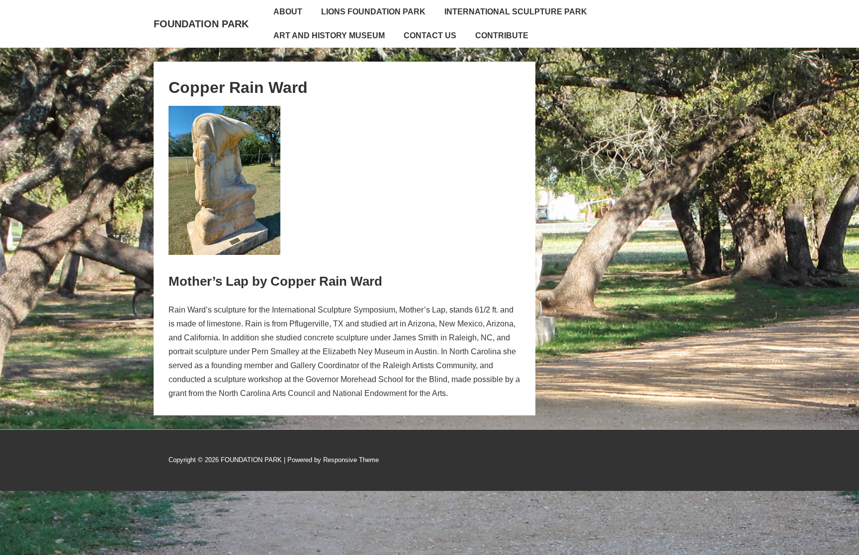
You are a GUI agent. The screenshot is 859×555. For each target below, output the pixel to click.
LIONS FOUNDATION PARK (373, 11)
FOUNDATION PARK (201, 23)
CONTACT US (430, 35)
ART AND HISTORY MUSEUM (329, 35)
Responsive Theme (351, 460)
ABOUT (287, 11)
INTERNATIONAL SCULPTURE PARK (515, 11)
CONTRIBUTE (501, 35)
